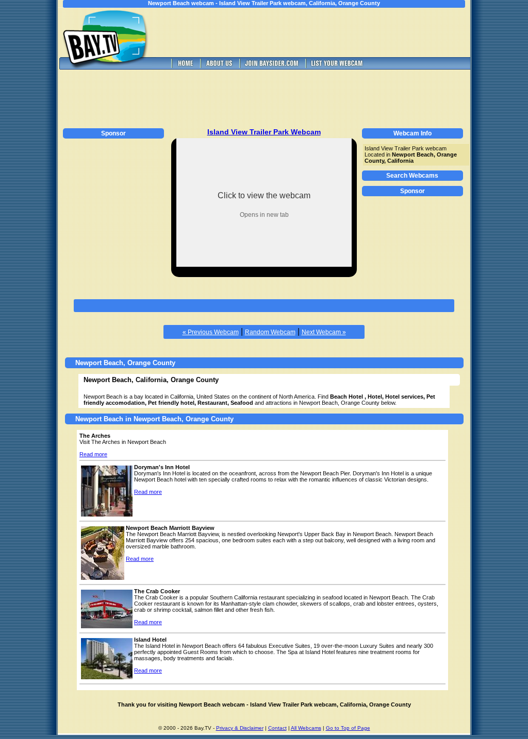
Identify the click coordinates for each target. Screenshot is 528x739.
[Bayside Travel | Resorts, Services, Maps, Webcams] (271, 66)
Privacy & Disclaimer (239, 728)
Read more (93, 454)
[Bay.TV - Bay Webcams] (184, 66)
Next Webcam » (324, 332)
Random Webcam (270, 332)
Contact (277, 728)
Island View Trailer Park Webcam (264, 132)
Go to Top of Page (348, 728)
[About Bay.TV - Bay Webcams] (218, 66)
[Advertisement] (320, 32)
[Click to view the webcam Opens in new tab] (264, 264)
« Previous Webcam (211, 332)
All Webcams (306, 728)
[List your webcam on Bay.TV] (337, 66)
